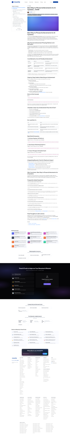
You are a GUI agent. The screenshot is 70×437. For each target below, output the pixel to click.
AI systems (56, 14)
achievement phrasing (34, 14)
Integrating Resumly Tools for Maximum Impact (19, 21)
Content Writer (37, 415)
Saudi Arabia (37, 370)
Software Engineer (30, 398)
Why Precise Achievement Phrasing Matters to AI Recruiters (19, 8)
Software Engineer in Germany (36, 423)
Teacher (21, 404)
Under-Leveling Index (45, 404)
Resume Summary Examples (23, 365)
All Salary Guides (30, 415)
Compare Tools (21, 387)
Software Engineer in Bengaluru (36, 429)
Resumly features (52, 14)
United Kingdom (37, 361)
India (36, 363)
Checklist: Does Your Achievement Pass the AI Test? (19, 14)
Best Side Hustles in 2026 (46, 366)
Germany (37, 364)
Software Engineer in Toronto (49, 423)
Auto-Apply (29, 362)
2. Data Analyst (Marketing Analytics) (18, 19)
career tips (39, 14)
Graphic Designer (38, 405)
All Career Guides (22, 416)
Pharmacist (29, 407)
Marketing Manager (22, 415)
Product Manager (22, 398)
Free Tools (31, 2)
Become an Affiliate (22, 382)
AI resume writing (29, 14)
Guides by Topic (21, 370)
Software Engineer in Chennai (49, 429)
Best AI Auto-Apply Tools (46, 370)
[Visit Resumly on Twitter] (15, 360)
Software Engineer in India (23, 423)
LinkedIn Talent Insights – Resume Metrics (34, 224)
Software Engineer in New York (23, 429)
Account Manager (38, 398)
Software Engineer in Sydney (23, 431)
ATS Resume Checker (42, 92)
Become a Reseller (22, 381)
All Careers (37, 416)
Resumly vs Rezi (45, 372)
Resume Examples (22, 362)
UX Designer (37, 404)
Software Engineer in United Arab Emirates (38, 428)
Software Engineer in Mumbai (23, 430)
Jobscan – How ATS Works (32, 223)
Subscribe (44, 353)
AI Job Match (29, 365)
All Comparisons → (45, 381)
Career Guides (21, 371)
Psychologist (21, 406)
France (36, 365)
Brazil (36, 373)
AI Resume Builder (31, 163)
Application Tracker (30, 364)
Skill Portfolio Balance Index (46, 412)
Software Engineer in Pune (23, 428)
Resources (37, 2)
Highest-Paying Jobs (22, 373)
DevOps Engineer (30, 404)
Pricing (41, 2)
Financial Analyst (37, 406)
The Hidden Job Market (46, 361)
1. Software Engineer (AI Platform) (18, 18)
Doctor (28, 405)
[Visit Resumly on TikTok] (14, 360)
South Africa (37, 371)
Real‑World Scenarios (16, 17)
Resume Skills (21, 364)
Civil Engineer (29, 414)
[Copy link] (21, 29)
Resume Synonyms (22, 363)
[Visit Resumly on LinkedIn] (16, 360)
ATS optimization (42, 14)
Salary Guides (21, 372)
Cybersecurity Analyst (53, 409)
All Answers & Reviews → (46, 380)
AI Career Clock (54, 218)
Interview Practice (30, 361)
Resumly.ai (44, 218)
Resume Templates (22, 361)
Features (21, 379)
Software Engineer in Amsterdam (36, 431)
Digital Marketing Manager (54, 407)
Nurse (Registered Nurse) (23, 405)
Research (21, 388)
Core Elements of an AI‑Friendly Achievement (19, 9)
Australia (37, 362)
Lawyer (20, 407)
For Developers (21, 391)
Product (26, 2)
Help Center (21, 390)
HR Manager (52, 414)
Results (20, 380)
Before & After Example (16, 12)
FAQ (20, 389)
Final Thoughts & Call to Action (17, 26)
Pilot (28, 413)
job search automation (47, 14)
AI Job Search (29, 363)
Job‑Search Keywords (32, 167)
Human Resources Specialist (39, 407)
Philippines (37, 372)
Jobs (45, 2)
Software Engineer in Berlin (49, 430)
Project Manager (53, 406)
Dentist (28, 406)
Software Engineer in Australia (49, 428)
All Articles (44, 367)
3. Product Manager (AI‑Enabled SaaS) (18, 20)
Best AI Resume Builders (46, 371)
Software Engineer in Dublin (49, 431)
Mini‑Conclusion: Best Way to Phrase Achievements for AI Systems (18, 23)
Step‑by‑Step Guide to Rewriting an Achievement (17, 11)
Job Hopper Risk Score (46, 405)
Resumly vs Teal (45, 373)
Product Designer (37, 414)
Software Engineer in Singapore (36, 430)
